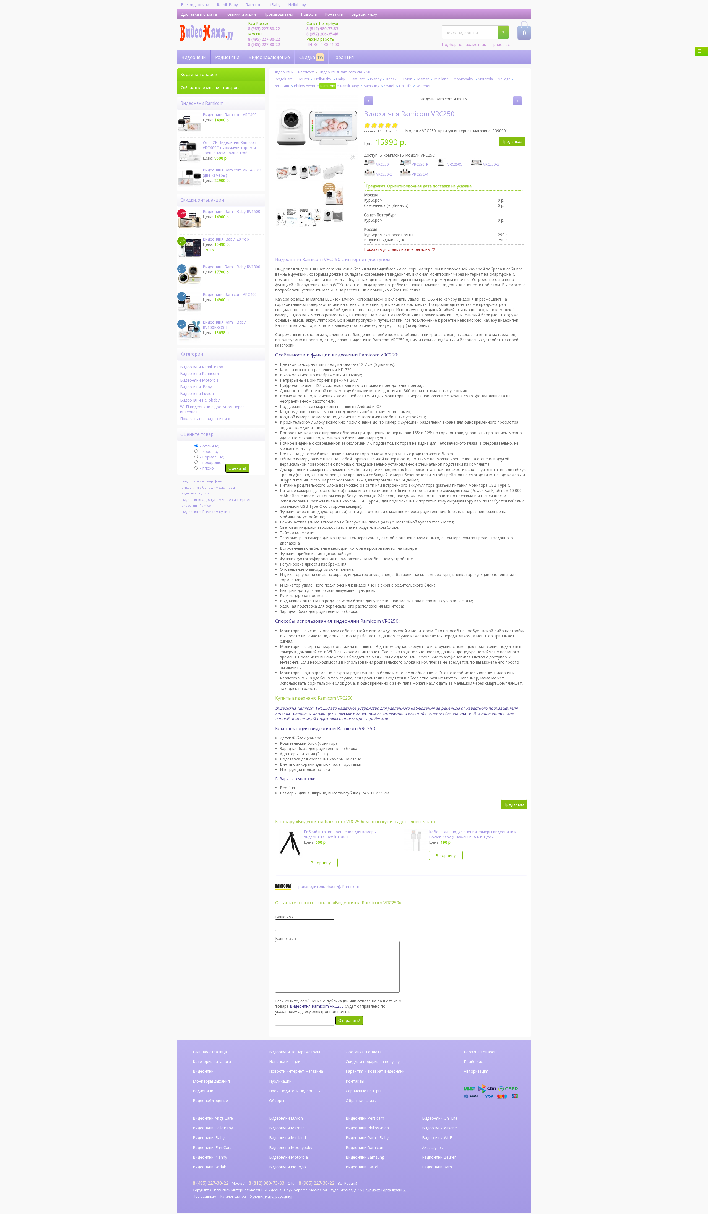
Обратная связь (361, 1100)
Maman (423, 79)
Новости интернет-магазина (296, 1071)
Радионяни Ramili (438, 1166)
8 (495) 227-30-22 (264, 39)
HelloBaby (322, 79)
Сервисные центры (363, 1090)
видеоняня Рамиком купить (206, 511)
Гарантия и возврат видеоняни (375, 1071)
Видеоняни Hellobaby (200, 400)
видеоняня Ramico (196, 505)
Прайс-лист (501, 44)
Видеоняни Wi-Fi (437, 1137)
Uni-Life (405, 86)
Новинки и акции (240, 14)
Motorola (485, 79)
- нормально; (211, 457)
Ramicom (254, 4)
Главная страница (210, 1051)
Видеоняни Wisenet (440, 1127)
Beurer (303, 79)
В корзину (321, 862)
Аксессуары (433, 1147)
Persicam (281, 86)
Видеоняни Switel (362, 1166)
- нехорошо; (210, 462)
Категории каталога (212, 1061)
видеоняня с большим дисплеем (208, 487)
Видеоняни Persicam (365, 1118)
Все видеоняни (195, 4)
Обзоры (276, 1100)
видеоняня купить (196, 493)
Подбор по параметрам (464, 44)
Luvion (407, 79)
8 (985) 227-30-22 (264, 28)
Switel (389, 86)
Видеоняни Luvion (197, 393)
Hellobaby (297, 4)
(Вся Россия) (328, 1183)
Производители (278, 14)
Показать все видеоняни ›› (205, 418)
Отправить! (349, 1020)
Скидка (311, 57)
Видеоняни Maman (287, 1127)
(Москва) (219, 1183)
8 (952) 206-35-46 (322, 34)
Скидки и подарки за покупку (373, 1061)
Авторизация (476, 1071)
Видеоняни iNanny (210, 1157)
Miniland (441, 79)
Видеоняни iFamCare (212, 1147)
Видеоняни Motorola (199, 380)
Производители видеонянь (294, 1090)
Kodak (391, 79)
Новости (309, 14)
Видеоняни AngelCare (213, 1118)
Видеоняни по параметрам (294, 1051)
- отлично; (209, 446)
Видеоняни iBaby (196, 386)
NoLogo (504, 79)
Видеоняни (193, 57)
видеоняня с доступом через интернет (216, 499)
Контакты (334, 14)
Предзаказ (511, 141)
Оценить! (237, 468)
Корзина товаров (480, 1051)
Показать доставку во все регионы (397, 249)
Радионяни (227, 57)
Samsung (371, 86)
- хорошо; (208, 451)
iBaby (275, 4)
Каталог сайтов (233, 1196)
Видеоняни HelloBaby (213, 1127)
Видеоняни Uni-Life (440, 1118)
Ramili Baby (227, 4)
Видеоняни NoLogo (287, 1166)
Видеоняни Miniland (287, 1137)
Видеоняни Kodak (209, 1166)
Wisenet (423, 86)
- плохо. (207, 468)
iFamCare (357, 79)
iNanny (375, 79)
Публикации (280, 1081)
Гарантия (343, 57)
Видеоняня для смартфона (202, 481)
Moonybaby (463, 79)
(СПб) (272, 1183)
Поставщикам (204, 1196)
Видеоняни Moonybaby (290, 1147)
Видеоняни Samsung (365, 1157)
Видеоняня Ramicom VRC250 (344, 71)
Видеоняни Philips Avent (368, 1127)
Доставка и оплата (199, 14)
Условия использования (271, 1196)
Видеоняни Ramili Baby (201, 366)
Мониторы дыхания (211, 1081)
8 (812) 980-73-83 (322, 28)
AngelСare (284, 79)
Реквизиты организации (384, 1190)
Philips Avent (304, 86)
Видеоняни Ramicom (199, 373)
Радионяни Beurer (439, 1157)
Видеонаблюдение (269, 57)
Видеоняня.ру (364, 14)
